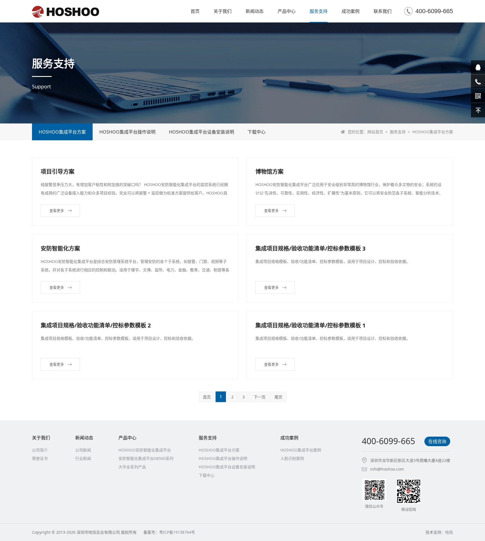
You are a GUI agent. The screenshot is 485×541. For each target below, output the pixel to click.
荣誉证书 (40, 458)
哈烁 (449, 532)
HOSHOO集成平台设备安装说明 (201, 132)
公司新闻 (83, 450)
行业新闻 (83, 458)
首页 (207, 397)
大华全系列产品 (132, 466)
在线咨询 (437, 441)
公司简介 (40, 450)
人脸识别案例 (292, 458)
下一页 (260, 397)
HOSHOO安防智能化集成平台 (144, 450)
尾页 (278, 397)
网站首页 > (378, 131)
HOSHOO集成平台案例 (300, 450)
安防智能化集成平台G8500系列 (145, 458)
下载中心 (257, 132)
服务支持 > (401, 131)
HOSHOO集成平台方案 (62, 132)
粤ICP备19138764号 (177, 532)
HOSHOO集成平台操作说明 (127, 132)
